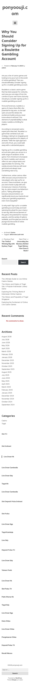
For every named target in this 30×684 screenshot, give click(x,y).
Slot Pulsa (5, 513)
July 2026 (5, 340)
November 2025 (8, 363)
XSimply (13, 680)
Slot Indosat (6, 446)
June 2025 (6, 378)
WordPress (18, 678)
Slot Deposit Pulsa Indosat (12, 501)
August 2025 (6, 372)
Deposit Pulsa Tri (8, 550)
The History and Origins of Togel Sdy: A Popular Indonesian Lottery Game (14, 286)
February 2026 (7, 354)
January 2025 (7, 393)
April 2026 (5, 348)
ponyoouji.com (15, 10)
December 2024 (8, 396)
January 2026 (7, 357)
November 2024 (8, 399)
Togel (4, 424)
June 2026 (6, 343)
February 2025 (7, 390)
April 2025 (5, 384)
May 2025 (5, 381)
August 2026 (6, 337)
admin (4, 68)
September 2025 (8, 369)
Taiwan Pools (7, 570)
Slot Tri (4, 434)
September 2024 (8, 405)
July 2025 (5, 375)
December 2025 (8, 360)
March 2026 (6, 351)
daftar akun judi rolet (17, 234)
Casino (13, 232)
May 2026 (5, 345)
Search (4, 259)
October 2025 (7, 366)
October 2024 (7, 402)
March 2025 (6, 387)
